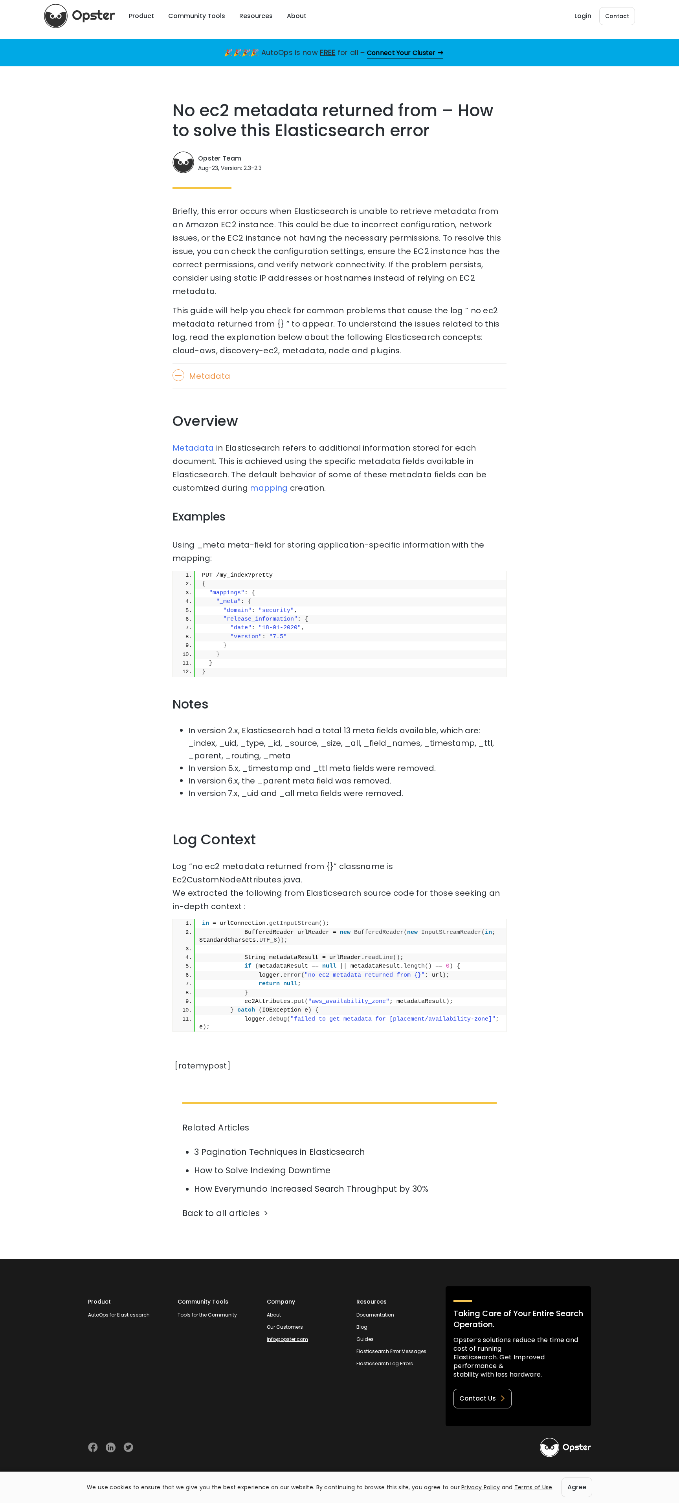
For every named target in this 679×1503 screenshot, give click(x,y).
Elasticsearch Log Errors (384, 1363)
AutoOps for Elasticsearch (119, 1314)
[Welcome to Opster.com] (565, 1447)
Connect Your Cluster (401, 52)
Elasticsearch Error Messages (391, 1351)
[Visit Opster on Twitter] (128, 1447)
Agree (576, 1487)
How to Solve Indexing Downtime (262, 1170)
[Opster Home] (79, 16)
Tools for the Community (207, 1314)
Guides (365, 1339)
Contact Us (477, 1398)
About (274, 1314)
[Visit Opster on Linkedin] (111, 1447)
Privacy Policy (480, 1487)
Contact (617, 16)
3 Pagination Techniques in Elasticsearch (279, 1152)
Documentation (375, 1314)
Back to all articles (221, 1213)
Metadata (193, 447)
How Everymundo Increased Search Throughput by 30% (311, 1188)
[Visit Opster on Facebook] (93, 1447)
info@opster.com (287, 1339)
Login (582, 15)
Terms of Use (533, 1487)
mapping (269, 487)
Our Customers (285, 1327)
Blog (361, 1327)
